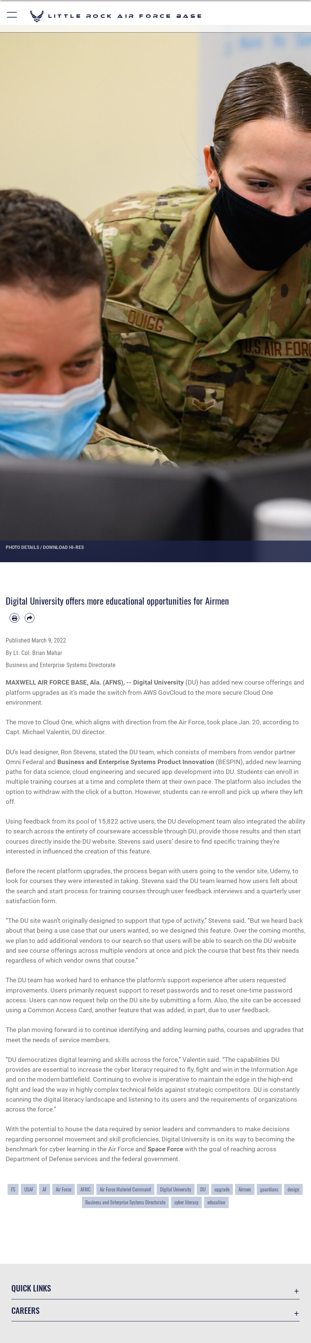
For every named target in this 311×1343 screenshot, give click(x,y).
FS (13, 1189)
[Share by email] (30, 618)
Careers (25, 1310)
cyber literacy (186, 1202)
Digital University (175, 1189)
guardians (269, 1189)
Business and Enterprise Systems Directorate (125, 1202)
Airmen (245, 1189)
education (216, 1202)
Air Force (63, 1189)
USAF (28, 1189)
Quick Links (31, 1288)
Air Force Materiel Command (125, 1189)
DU (203, 1189)
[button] (12, 16)
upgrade (222, 1189)
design (293, 1189)
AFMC (85, 1189)
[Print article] (14, 618)
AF (44, 1189)
